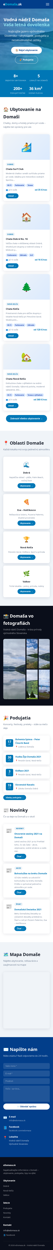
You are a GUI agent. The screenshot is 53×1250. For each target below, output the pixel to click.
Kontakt (6, 1217)
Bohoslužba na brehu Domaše (30, 873)
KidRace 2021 (22, 770)
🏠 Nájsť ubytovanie (26, 50)
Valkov (6, 1195)
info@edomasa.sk (17, 1120)
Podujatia (7, 1208)
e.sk (12, 4)
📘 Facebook (9, 1235)
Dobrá (6, 1186)
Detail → (12, 196)
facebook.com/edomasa (20, 1130)
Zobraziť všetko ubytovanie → (26, 418)
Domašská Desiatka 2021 (27, 909)
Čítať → (20, 856)
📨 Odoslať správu (26, 1106)
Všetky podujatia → (15, 797)
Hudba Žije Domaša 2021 (28, 756)
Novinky (7, 1213)
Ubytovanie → (26, 486)
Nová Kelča (8, 1190)
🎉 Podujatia (26, 59)
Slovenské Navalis (25, 784)
